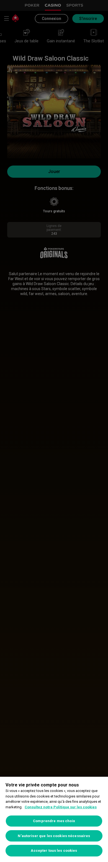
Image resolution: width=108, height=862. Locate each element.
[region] (54, 819)
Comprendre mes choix (54, 821)
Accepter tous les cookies (54, 850)
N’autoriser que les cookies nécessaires (54, 836)
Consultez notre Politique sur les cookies (61, 807)
